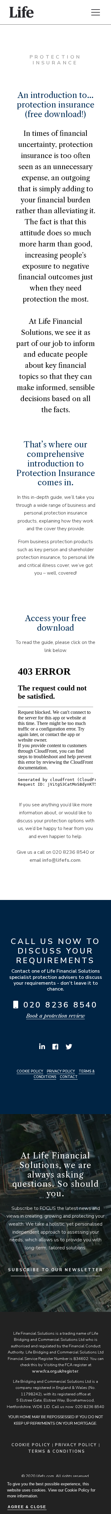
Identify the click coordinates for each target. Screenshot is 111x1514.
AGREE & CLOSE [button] (27, 1507)
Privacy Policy (61, 1071)
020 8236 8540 (60, 1004)
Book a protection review (55, 1016)
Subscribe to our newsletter (55, 1270)
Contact (69, 1077)
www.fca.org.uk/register (55, 1371)
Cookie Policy (30, 1071)
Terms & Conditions (56, 1451)
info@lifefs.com (61, 860)
